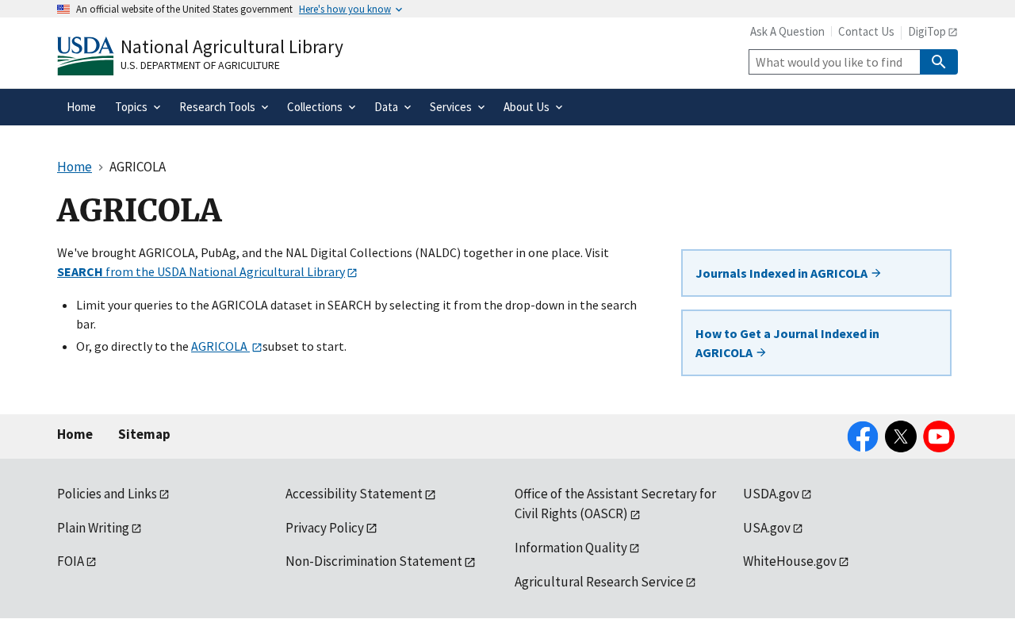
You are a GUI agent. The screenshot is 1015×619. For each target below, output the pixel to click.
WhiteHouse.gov (790, 561)
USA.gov (767, 527)
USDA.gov (771, 493)
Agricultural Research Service (599, 581)
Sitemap (144, 434)
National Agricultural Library (232, 46)
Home (75, 434)
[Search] (939, 62)
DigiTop (927, 31)
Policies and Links (107, 493)
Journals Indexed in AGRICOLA (782, 273)
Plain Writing (93, 527)
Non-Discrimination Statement (373, 561)
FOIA (70, 561)
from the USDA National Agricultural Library (201, 271)
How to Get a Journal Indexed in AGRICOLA (787, 342)
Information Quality (571, 547)
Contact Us (866, 31)
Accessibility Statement (354, 493)
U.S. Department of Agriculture (200, 65)
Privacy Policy (324, 527)
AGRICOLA (220, 346)
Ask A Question (787, 31)
